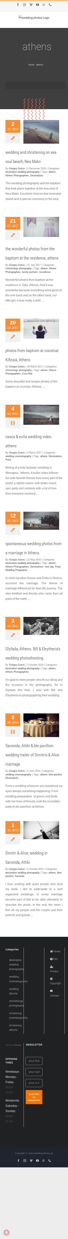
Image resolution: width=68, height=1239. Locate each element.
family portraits (30, 272)
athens (52, 172)
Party (8, 459)
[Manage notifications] (6, 1232)
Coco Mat (27, 373)
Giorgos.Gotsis (17, 168)
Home (31, 65)
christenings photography (18, 268)
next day (49, 566)
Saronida (19, 876)
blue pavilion (55, 774)
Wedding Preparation (16, 570)
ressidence (45, 272)
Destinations (36, 175)
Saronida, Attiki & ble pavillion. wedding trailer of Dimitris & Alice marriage (32, 755)
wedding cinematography (18, 456)
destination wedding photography (22, 172)
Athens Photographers (17, 175)
